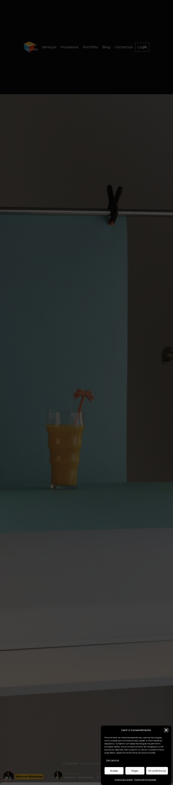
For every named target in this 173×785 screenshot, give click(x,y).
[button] (166, 730)
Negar (134, 770)
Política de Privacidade (145, 779)
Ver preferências (157, 770)
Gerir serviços (112, 760)
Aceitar (114, 770)
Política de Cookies (124, 779)
